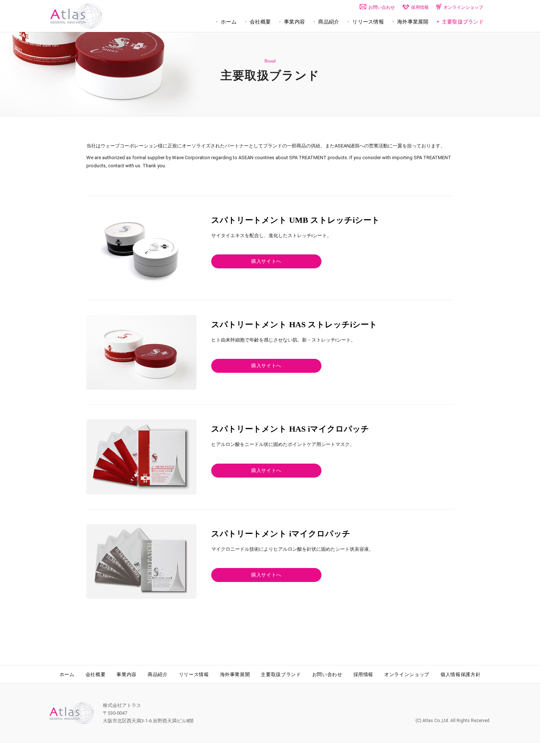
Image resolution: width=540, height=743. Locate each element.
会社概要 (96, 674)
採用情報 (363, 674)
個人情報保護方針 (460, 674)
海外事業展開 (235, 674)
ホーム (67, 674)
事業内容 (126, 674)
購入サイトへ (266, 261)
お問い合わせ (327, 674)
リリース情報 (194, 674)
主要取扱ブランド (281, 674)
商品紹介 (158, 674)
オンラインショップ (406, 674)
